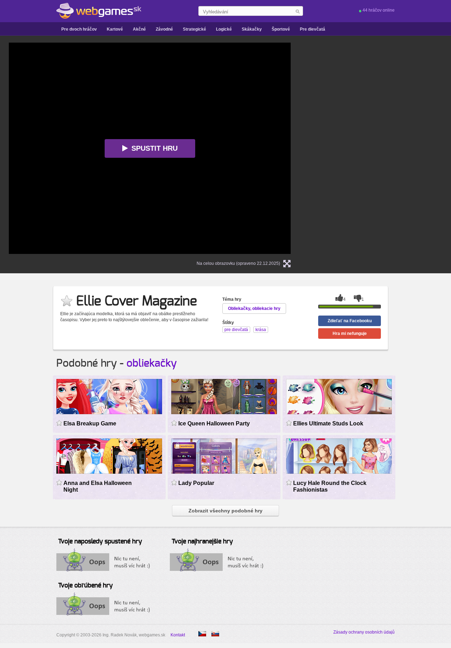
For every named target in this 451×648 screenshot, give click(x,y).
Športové (281, 29)
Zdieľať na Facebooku (350, 320)
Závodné (164, 29)
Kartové (115, 29)
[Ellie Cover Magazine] (202, 633)
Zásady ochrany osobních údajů (364, 632)
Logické (224, 29)
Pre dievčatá (312, 29)
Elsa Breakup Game (89, 423)
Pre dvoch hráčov (79, 29)
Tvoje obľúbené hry (85, 585)
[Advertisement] (389, 148)
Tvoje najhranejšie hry (202, 541)
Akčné (139, 29)
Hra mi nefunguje (350, 333)
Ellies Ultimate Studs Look (328, 423)
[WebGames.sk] (98, 11)
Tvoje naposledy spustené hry (100, 541)
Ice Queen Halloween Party (214, 423)
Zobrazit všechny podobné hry (225, 510)
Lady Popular (196, 483)
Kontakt (178, 635)
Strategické (194, 29)
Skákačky (252, 29)
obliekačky (151, 363)
